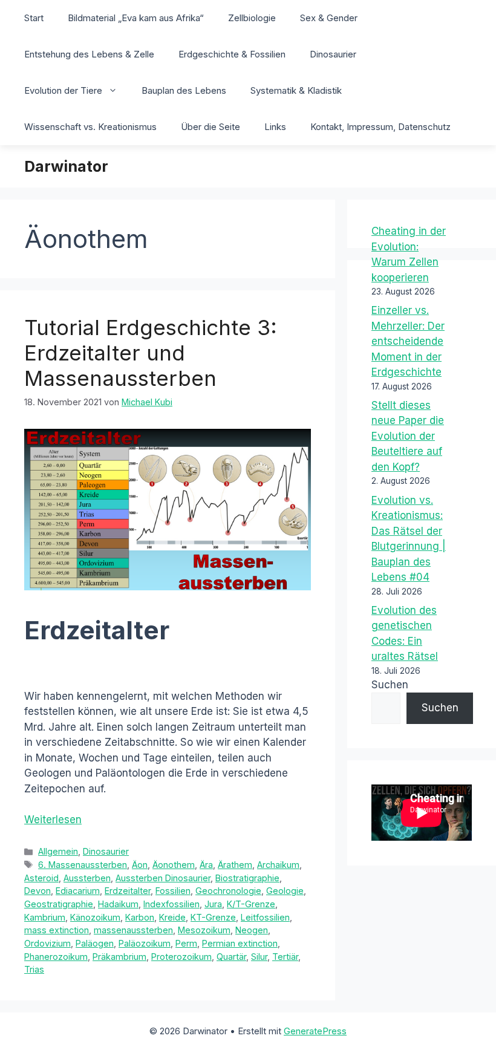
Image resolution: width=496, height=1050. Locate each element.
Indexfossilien (171, 904)
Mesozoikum (204, 930)
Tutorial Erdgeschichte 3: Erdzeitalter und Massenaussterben (150, 353)
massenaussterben (133, 930)
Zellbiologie (252, 18)
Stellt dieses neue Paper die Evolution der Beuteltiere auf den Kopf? (407, 436)
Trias (34, 969)
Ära (206, 864)
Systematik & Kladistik (296, 90)
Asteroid (41, 878)
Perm (186, 943)
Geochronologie (228, 890)
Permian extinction (240, 943)
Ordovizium (47, 943)
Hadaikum (118, 904)
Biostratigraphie (247, 878)
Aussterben (87, 878)
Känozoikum (95, 917)
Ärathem (235, 864)
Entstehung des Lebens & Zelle (89, 54)
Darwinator (66, 166)
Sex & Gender (328, 18)
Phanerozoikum (56, 956)
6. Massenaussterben (82, 864)
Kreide (172, 917)
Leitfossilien (265, 917)
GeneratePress (315, 1031)
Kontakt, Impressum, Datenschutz (380, 126)
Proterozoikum (181, 956)
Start (34, 18)
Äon (140, 864)
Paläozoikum (145, 943)
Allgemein (58, 851)
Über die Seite (210, 126)
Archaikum (278, 864)
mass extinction (56, 930)
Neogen (251, 930)
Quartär (231, 956)
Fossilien (173, 890)
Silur (259, 956)
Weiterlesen (53, 820)
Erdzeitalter (128, 890)
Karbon (139, 917)
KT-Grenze (213, 917)
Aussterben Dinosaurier (163, 878)
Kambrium (44, 917)
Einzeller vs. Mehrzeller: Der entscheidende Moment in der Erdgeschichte (408, 341)
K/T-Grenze (251, 904)
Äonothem (173, 864)
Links (275, 126)
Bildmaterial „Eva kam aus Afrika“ (136, 18)
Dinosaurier (333, 54)
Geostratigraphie (58, 904)
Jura (213, 904)
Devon (37, 890)
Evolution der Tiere (63, 90)
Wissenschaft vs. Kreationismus (90, 126)
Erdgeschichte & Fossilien (232, 54)
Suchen (389, 685)
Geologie (285, 890)
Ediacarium (78, 890)
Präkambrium (119, 956)
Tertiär (285, 956)
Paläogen (95, 943)
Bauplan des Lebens (184, 90)
